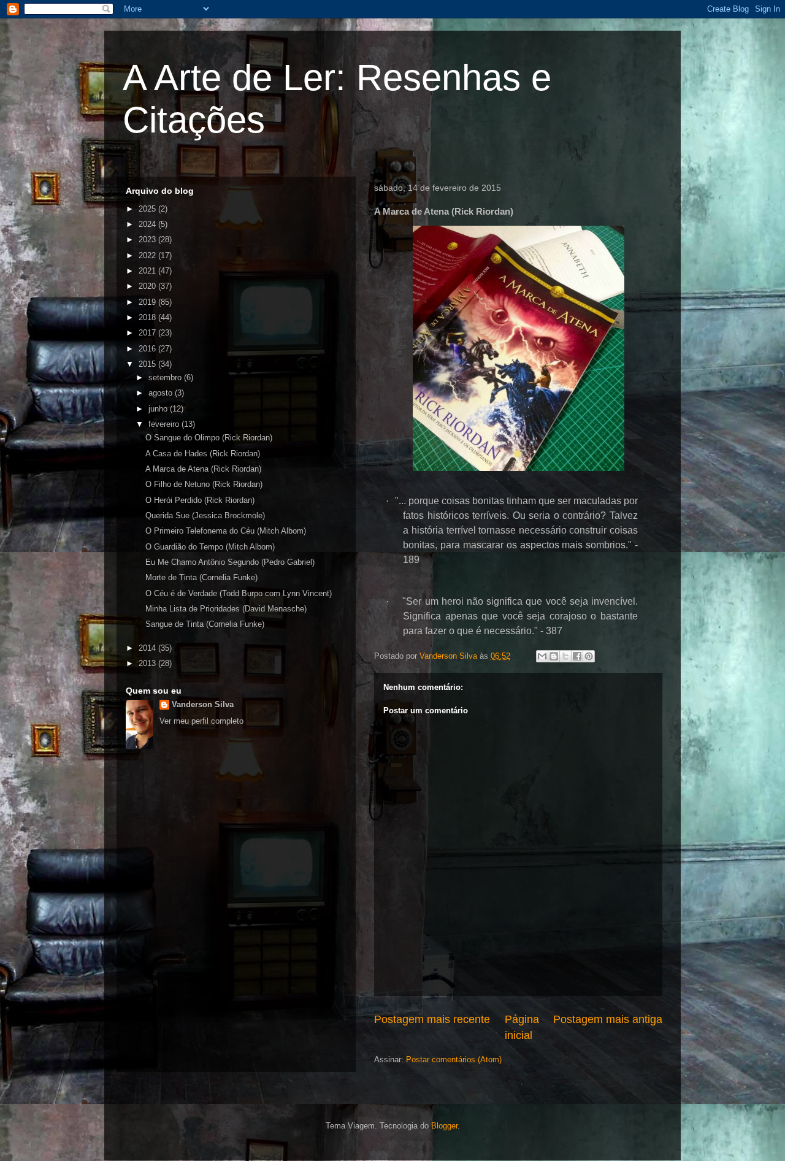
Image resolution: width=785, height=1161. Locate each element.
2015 (148, 364)
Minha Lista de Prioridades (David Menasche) (226, 608)
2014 (148, 648)
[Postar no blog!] (554, 656)
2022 (148, 255)
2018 (148, 317)
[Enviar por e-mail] (542, 656)
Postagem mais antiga (607, 1019)
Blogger (444, 1125)
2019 (148, 302)
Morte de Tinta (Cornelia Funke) (201, 577)
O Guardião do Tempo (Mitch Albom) (210, 546)
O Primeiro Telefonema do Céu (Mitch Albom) (225, 530)
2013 (148, 663)
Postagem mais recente (432, 1019)
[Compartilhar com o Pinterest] (589, 656)
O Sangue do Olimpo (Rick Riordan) (208, 437)
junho (159, 408)
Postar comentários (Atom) (454, 1059)
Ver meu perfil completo (201, 721)
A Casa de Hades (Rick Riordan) (202, 453)
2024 (148, 224)
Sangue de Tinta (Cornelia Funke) (204, 624)
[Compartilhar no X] (565, 656)
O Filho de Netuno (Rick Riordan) (203, 484)
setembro (166, 377)
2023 (148, 239)
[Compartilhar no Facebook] (577, 656)
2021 (148, 270)
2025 (148, 208)
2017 (148, 332)
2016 (148, 348)
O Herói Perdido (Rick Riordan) (200, 500)
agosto (161, 392)
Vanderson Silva (203, 704)
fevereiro (165, 424)
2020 (148, 286)
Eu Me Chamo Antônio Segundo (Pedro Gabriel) (230, 562)
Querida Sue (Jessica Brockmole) (205, 515)
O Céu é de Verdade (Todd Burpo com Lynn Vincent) (238, 593)
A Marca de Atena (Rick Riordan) (203, 468)
